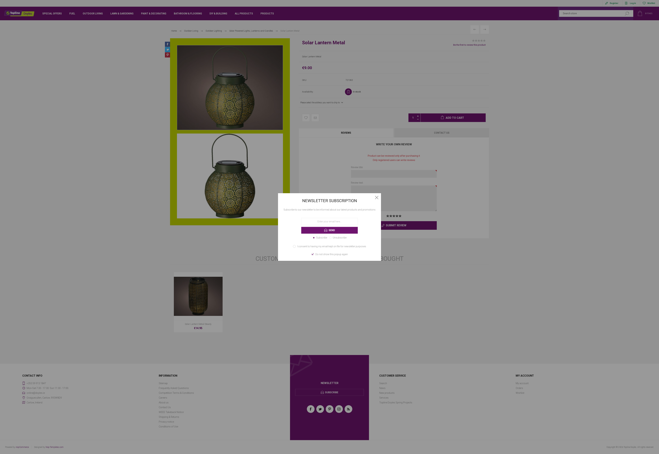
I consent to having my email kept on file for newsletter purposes (331, 246)
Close (376, 197)
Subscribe (321, 237)
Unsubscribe (339, 237)
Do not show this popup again (331, 254)
